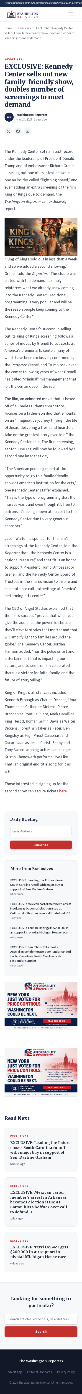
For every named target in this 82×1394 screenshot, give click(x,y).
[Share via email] (27, 131)
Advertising (15, 1372)
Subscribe (41, 845)
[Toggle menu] (71, 14)
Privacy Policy (66, 1372)
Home (9, 28)
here (63, 791)
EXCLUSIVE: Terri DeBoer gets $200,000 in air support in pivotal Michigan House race (39, 932)
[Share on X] (8, 131)
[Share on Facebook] (18, 131)
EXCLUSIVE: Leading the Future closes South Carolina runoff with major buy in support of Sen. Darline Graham (37, 887)
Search (41, 1331)
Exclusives (24, 28)
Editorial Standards (39, 1372)
